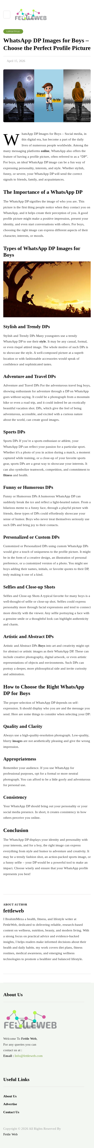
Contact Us (11, 1112)
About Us (10, 1096)
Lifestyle (13, 31)
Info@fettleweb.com (29, 1056)
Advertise (10, 1104)
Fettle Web (10, 1134)
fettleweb (13, 911)
